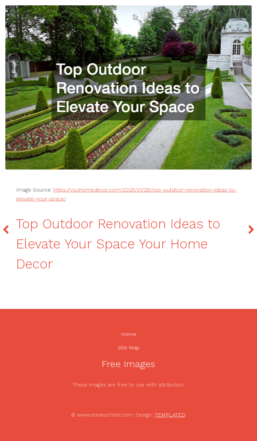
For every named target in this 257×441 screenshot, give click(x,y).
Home (128, 334)
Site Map (129, 347)
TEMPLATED (170, 415)
